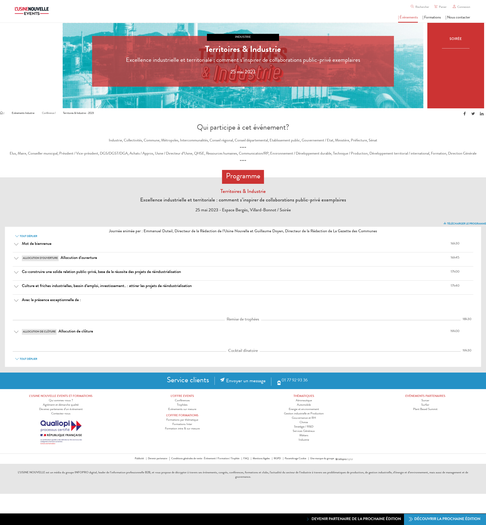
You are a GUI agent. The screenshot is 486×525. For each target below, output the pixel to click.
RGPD (277, 458)
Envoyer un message (246, 381)
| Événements (408, 18)
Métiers (303, 435)
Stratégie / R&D (303, 426)
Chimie (304, 422)
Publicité (139, 458)
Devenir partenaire (157, 458)
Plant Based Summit (425, 409)
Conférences (182, 400)
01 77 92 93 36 (295, 380)
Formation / (224, 458)
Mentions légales (261, 458)
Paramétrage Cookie (295, 458)
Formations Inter (182, 424)
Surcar (425, 400)
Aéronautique (304, 400)
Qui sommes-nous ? (61, 400)
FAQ (246, 458)
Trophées (182, 405)
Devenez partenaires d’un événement (61, 409)
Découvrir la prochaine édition (446, 519)
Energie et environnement (304, 409)
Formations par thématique (182, 420)
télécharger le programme (466, 224)
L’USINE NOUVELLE (31, 472)
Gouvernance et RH (304, 418)
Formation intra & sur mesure (182, 428)
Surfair (425, 405)
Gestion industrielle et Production (304, 413)
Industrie (304, 440)
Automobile (304, 405)
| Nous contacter (458, 18)
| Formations (432, 18)
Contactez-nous (60, 413)
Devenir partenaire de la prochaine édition (356, 519)
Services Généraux (304, 431)
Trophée (235, 458)
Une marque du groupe (322, 458)
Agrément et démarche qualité (61, 405)
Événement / (210, 458)
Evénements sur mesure (182, 409)
